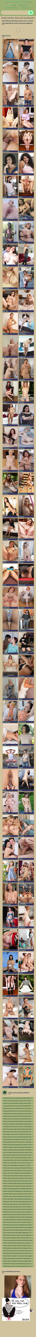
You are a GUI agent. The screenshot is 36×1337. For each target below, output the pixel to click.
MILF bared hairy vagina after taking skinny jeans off (18, 1129)
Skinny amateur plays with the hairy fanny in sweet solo (19, 1181)
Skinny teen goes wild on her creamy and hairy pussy (19, 1162)
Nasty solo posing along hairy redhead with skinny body (19, 1188)
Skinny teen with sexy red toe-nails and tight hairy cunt (19, 1235)
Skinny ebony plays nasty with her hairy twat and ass (18, 1258)
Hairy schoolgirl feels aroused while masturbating (17, 1217)
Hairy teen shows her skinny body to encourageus (18, 1227)
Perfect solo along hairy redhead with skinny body (17, 1240)
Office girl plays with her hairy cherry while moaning (18, 1111)
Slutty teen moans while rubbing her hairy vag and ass (19, 1230)
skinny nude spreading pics (24, 18)
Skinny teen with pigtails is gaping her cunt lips (16, 1165)
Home (13, 5)
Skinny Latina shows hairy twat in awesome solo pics (18, 1144)
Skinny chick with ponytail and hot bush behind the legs (19, 1173)
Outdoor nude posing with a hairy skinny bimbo (17, 1103)
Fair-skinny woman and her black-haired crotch (17, 1157)
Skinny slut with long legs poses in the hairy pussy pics (19, 1191)
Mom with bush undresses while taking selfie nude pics (19, 1131)
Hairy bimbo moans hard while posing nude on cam (18, 1263)
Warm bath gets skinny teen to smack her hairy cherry (19, 1222)
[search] (30, 13)
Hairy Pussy (18, 1)
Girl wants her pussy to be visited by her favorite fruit (18, 1225)
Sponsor (23, 5)
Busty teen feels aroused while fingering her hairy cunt (19, 1201)
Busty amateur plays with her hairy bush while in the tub (19, 1155)
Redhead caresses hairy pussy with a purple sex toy (18, 1212)
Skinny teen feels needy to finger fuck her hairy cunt (18, 1100)
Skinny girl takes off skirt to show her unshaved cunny (19, 1142)
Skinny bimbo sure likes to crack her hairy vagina (17, 1256)
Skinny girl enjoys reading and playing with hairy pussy (19, 1168)
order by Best (11, 8)
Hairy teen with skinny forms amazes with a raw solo (18, 1250)
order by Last (27, 8)
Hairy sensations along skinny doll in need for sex (17, 1152)
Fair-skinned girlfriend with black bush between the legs (19, 1219)
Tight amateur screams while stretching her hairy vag (18, 1248)
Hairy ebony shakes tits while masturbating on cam (18, 1160)
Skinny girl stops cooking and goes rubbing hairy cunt (19, 1199)
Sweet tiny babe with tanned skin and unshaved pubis (19, 1206)
